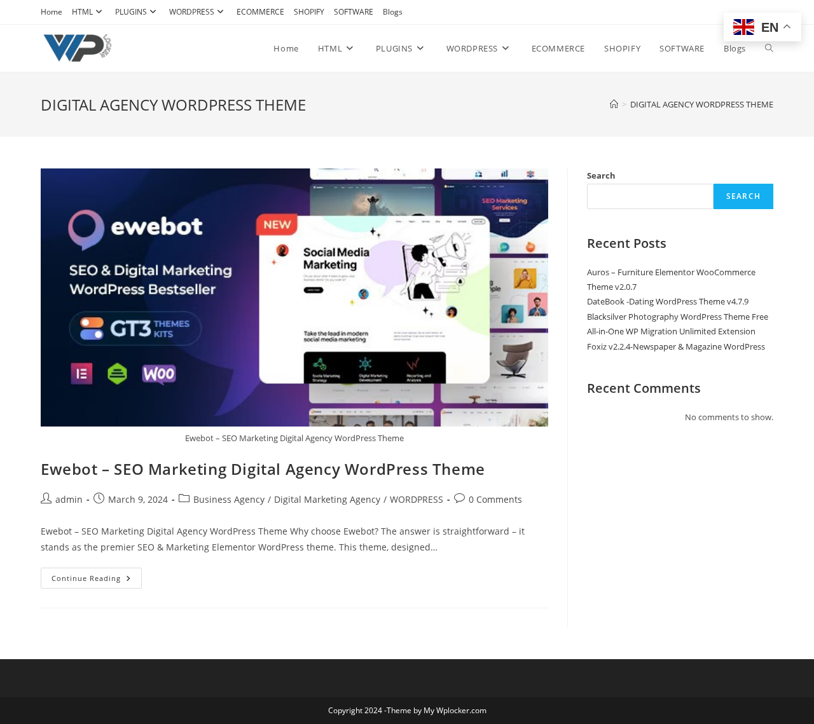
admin (69, 499)
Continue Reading (97, 580)
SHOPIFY (309, 11)
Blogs (393, 11)
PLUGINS (131, 11)
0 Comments (495, 499)
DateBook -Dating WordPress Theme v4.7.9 (667, 301)
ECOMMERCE (260, 11)
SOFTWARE (353, 11)
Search (601, 175)
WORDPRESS (191, 11)
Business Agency (229, 499)
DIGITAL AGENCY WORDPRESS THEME (701, 104)
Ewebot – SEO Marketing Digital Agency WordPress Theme (263, 468)
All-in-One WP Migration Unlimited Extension (671, 331)
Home (51, 11)
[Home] (614, 104)
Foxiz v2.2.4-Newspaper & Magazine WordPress (676, 346)
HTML (82, 11)
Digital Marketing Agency (327, 499)
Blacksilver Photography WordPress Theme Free (677, 316)
